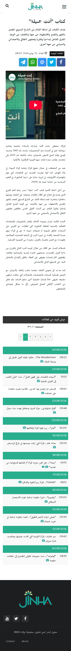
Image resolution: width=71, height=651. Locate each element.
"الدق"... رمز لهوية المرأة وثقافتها (41, 428)
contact (10, 641)
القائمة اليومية (57, 53)
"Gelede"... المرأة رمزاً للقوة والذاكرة (39, 482)
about (25, 641)
